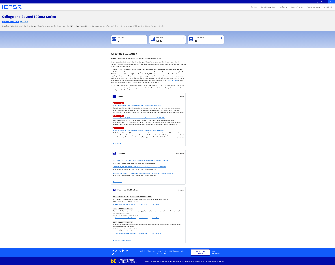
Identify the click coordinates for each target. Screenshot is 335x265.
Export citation (143, 204)
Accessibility (142, 251)
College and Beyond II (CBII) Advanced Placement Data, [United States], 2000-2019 (138, 130)
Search (323, 2)
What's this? (24, 22)
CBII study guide (173, 80)
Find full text (155, 204)
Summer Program (297, 7)
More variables (117, 182)
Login (332, 2)
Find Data (254, 7)
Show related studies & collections (125, 204)
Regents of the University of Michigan (164, 261)
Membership (283, 7)
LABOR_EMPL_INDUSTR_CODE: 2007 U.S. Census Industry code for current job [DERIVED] (140, 161)
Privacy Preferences (216, 252)
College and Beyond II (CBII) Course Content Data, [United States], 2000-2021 (137, 105)
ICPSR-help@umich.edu (176, 251)
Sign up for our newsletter (200, 252)
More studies (117, 143)
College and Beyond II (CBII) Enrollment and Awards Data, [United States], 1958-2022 (139, 118)
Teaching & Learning (313, 7)
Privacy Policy (151, 251)
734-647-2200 (161, 254)
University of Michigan (217, 261)
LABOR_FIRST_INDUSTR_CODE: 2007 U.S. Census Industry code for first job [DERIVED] (139, 167)
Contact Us (160, 251)
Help (316, 2)
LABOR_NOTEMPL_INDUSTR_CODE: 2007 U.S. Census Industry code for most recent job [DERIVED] (143, 173)
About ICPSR (328, 7)
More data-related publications (122, 241)
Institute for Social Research (197, 261)
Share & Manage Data (268, 7)
